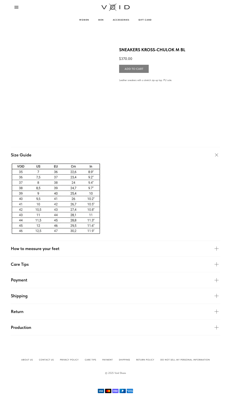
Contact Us (46, 359)
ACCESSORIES (121, 20)
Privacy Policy (69, 359)
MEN (101, 20)
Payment (107, 359)
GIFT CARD (145, 20)
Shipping (124, 359)
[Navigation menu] (16, 7)
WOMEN (84, 20)
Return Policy (145, 359)
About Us (27, 359)
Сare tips (90, 359)
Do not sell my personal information (185, 359)
